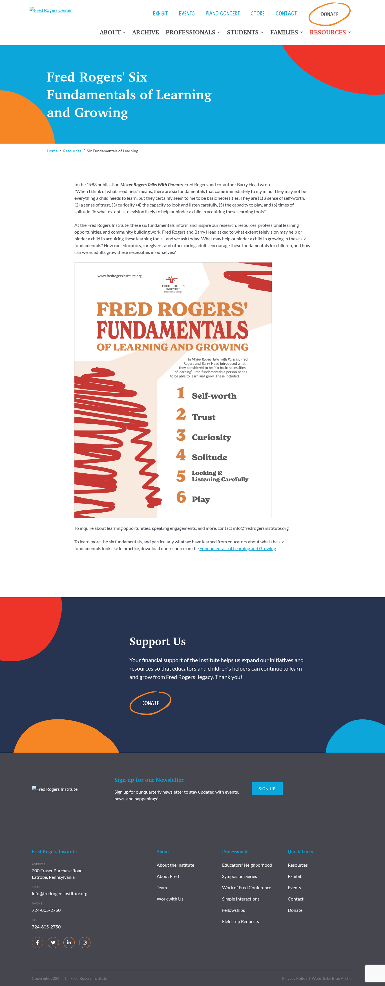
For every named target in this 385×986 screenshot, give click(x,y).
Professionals (190, 32)
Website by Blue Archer (332, 978)
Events (187, 14)
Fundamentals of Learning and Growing (238, 548)
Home (52, 150)
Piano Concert (223, 14)
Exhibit (160, 14)
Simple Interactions (241, 898)
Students (243, 32)
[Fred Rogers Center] (52, 10)
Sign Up (267, 788)
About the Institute (175, 865)
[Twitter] (53, 942)
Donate (329, 15)
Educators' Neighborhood (247, 865)
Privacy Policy (294, 978)
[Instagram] (84, 942)
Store (258, 14)
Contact (286, 14)
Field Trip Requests (240, 921)
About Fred (168, 876)
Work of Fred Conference (246, 887)
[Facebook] (37, 942)
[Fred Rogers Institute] (55, 788)
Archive (145, 32)
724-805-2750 (46, 910)
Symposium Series (239, 876)
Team (162, 887)
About (110, 32)
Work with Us (170, 898)
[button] (124, 33)
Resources (328, 32)
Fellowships (233, 910)
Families (284, 32)
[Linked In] (69, 942)
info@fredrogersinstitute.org (59, 893)
